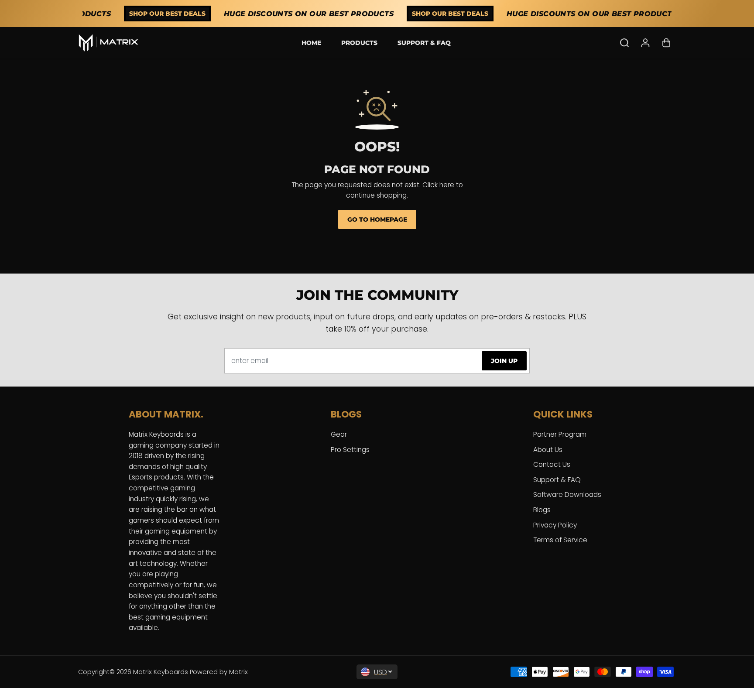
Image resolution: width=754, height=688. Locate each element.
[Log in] (645, 42)
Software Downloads (567, 494)
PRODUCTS (359, 43)
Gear (339, 434)
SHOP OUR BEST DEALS (160, 13)
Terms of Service (560, 539)
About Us (547, 449)
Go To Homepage (377, 219)
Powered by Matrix (219, 671)
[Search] (624, 42)
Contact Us (551, 464)
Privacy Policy (555, 525)
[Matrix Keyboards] (108, 43)
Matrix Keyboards (160, 671)
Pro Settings (350, 449)
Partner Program (559, 434)
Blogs (542, 509)
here (446, 184)
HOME (311, 43)
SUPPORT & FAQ (424, 43)
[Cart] (666, 42)
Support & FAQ (557, 479)
